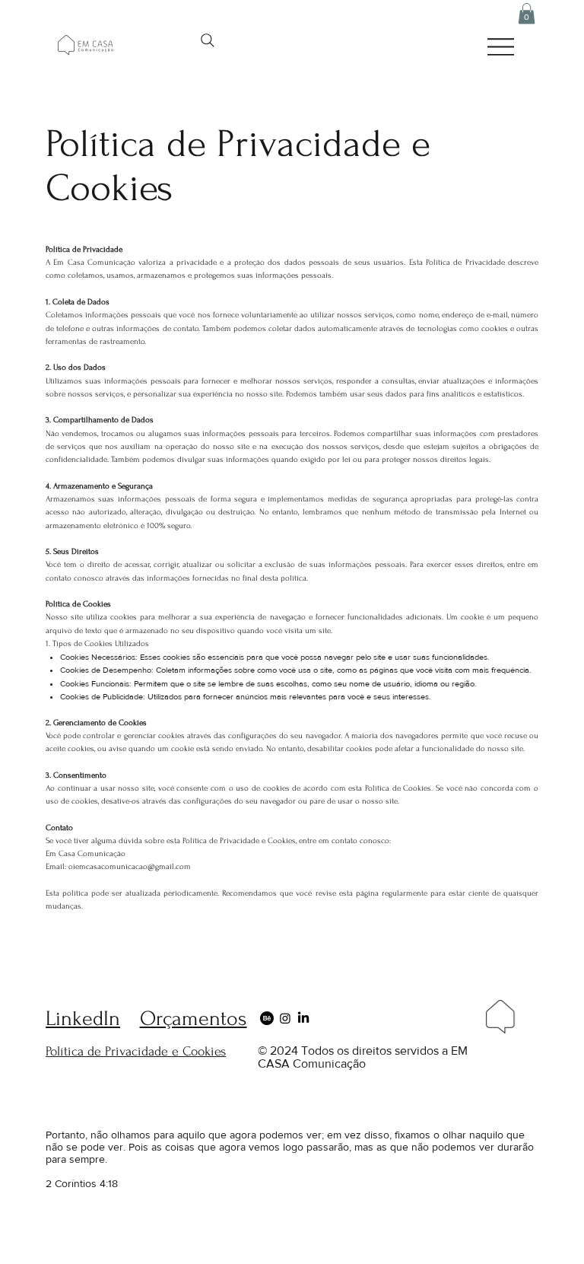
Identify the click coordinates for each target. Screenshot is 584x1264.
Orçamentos (193, 1018)
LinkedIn (83, 1018)
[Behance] (267, 1018)
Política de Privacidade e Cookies (136, 1051)
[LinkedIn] (303, 1018)
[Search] (208, 40)
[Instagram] (285, 1018)
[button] (526, 13)
